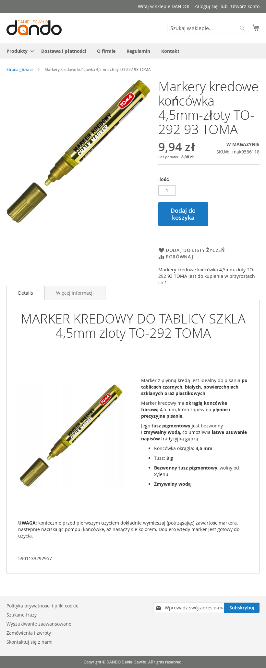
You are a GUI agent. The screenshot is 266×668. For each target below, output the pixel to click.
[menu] (133, 51)
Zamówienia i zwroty (28, 633)
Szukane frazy (21, 615)
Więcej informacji (75, 293)
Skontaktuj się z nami (29, 642)
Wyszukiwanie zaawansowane (38, 624)
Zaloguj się (206, 6)
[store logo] (34, 27)
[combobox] (207, 28)
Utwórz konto (245, 6)
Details (25, 293)
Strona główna (19, 69)
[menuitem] (18, 51)
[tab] (25, 293)
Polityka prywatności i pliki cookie (42, 606)
